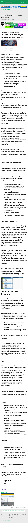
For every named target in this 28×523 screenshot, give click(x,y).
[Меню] (2, 2)
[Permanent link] (22, 162)
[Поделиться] (24, 30)
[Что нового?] (26, 2)
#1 (26, 30)
